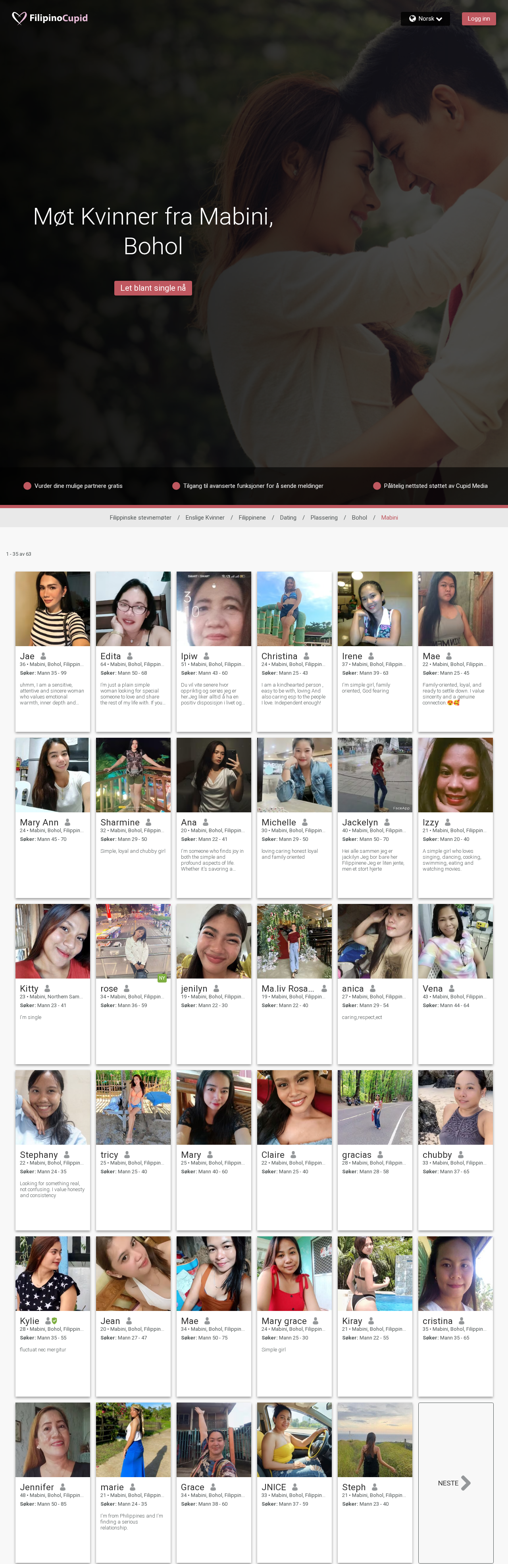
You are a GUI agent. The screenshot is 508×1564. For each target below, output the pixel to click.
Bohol (359, 517)
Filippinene (252, 517)
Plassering (324, 517)
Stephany (39, 1154)
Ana (189, 822)
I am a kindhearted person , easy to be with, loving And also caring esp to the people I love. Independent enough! (293, 694)
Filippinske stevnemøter (140, 517)
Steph (354, 1487)
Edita (110, 656)
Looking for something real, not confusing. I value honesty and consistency (52, 1189)
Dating (288, 517)
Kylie (29, 1321)
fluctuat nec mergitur (43, 1350)
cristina (438, 1321)
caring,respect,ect (362, 1017)
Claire (273, 1154)
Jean (110, 1321)
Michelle (279, 822)
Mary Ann (39, 822)
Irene (352, 656)
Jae (27, 656)
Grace (192, 1487)
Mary (191, 1154)
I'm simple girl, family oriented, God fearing (366, 688)
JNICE (274, 1487)
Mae (431, 656)
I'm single (30, 1017)
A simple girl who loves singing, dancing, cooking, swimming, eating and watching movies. (452, 860)
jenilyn (194, 988)
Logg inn (479, 18)
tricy (109, 1154)
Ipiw (189, 656)
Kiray (352, 1321)
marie (112, 1487)
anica (353, 988)
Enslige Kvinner (205, 517)
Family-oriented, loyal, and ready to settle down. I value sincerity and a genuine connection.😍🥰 (453, 694)
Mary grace (284, 1321)
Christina (280, 656)
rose (109, 988)
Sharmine (120, 822)
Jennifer (37, 1487)
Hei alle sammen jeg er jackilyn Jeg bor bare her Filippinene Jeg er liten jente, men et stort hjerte (373, 860)
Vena (433, 988)
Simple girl (274, 1350)
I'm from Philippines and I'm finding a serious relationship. (131, 1522)
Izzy (431, 822)
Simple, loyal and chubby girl (132, 851)
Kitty (29, 988)
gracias (356, 1154)
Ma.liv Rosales (289, 988)
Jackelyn (360, 822)
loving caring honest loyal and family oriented (290, 854)
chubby (437, 1154)
